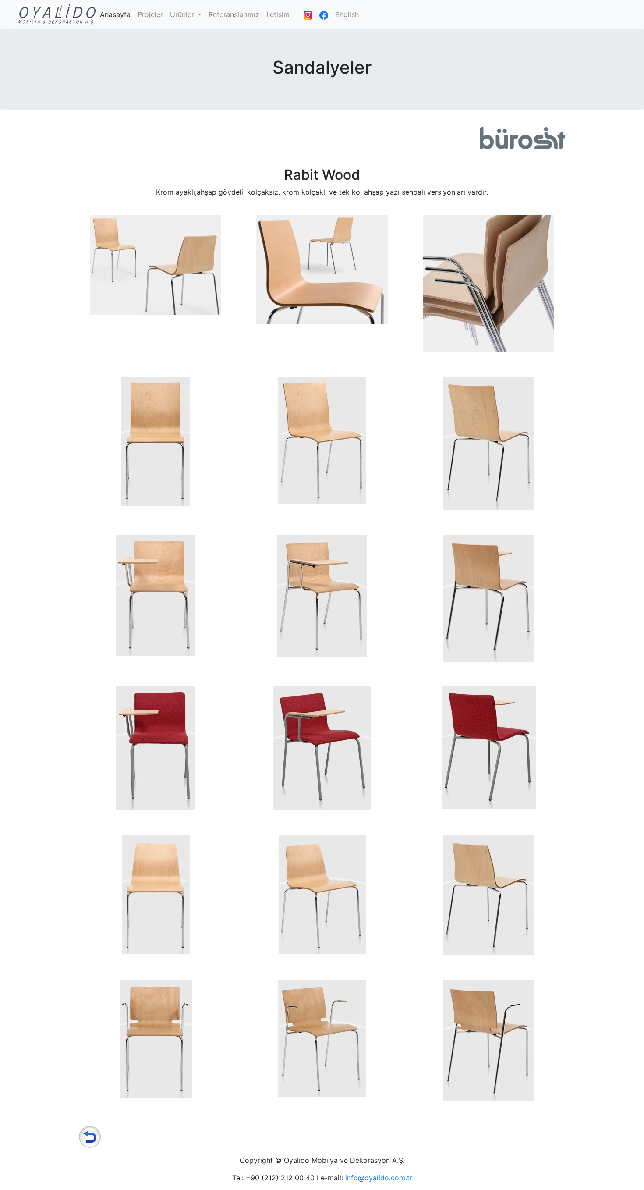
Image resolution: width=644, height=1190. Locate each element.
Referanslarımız (234, 14)
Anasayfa (117, 14)
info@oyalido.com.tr (378, 1177)
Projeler (150, 14)
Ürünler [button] (183, 14)
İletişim (278, 14)
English (347, 14)
